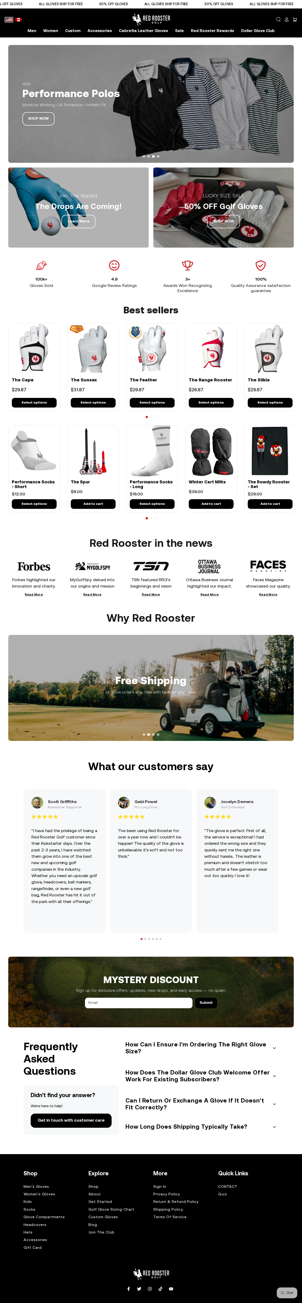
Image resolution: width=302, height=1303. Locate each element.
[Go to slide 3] (155, 417)
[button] (278, 19)
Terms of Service (170, 1217)
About (94, 1194)
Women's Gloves (39, 1194)
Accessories (35, 1240)
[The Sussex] (93, 349)
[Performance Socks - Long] (152, 451)
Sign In (159, 1187)
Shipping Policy (168, 1210)
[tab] (144, 156)
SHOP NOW (38, 119)
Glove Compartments (44, 1217)
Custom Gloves (103, 1217)
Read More (34, 595)
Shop (93, 1187)
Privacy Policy (166, 1194)
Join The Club (101, 1232)
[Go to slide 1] (147, 417)
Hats (28, 1232)
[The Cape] (34, 349)
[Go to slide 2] (151, 417)
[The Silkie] (270, 349)
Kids (28, 1202)
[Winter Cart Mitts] (211, 451)
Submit (206, 1003)
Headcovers (35, 1225)
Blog (92, 1225)
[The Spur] (93, 451)
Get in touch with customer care (71, 1120)
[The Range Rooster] (211, 349)
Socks (29, 1210)
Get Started (100, 1202)
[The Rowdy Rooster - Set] (270, 451)
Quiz (222, 1194)
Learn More (78, 221)
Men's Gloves (36, 1187)
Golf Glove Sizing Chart (111, 1210)
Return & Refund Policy (176, 1202)
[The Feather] (152, 349)
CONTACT (227, 1187)
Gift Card (33, 1248)
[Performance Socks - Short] (34, 451)
